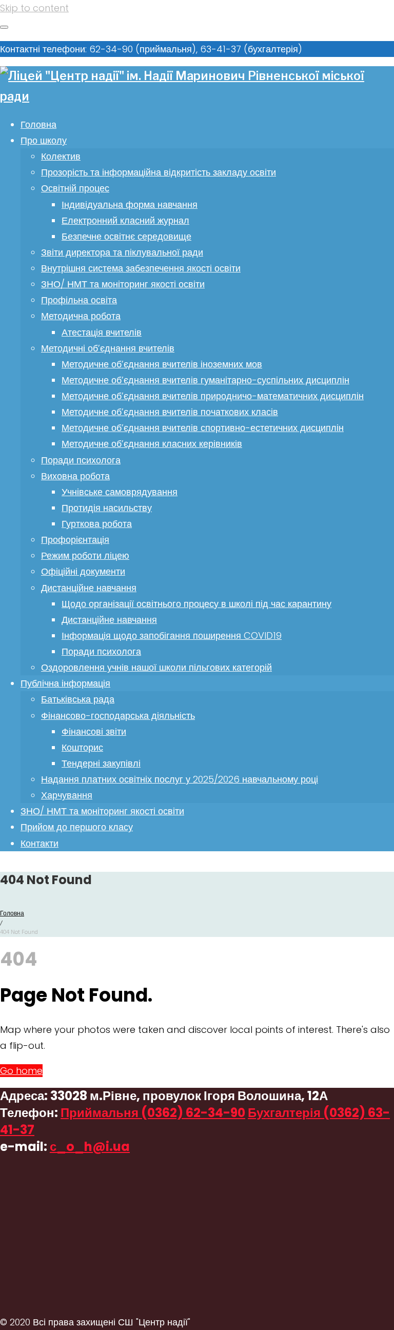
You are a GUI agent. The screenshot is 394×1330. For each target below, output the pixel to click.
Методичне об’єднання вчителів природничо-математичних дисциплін (213, 395)
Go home (21, 1070)
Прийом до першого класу (77, 826)
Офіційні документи (83, 571)
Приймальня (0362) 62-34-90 (153, 1112)
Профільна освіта (79, 300)
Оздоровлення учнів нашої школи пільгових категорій (156, 667)
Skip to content (34, 8)
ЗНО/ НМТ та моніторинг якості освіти (123, 284)
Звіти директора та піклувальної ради (122, 252)
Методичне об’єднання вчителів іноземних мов (162, 364)
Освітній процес (75, 188)
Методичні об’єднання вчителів (107, 348)
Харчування (66, 795)
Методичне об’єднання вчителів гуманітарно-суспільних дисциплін (205, 380)
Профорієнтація (75, 539)
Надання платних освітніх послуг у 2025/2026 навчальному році (179, 779)
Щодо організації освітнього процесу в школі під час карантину (196, 603)
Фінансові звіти (94, 731)
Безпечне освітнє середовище (126, 236)
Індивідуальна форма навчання (130, 204)
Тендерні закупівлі (101, 763)
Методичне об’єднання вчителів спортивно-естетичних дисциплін (203, 427)
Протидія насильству (107, 507)
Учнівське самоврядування (120, 491)
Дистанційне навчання (88, 587)
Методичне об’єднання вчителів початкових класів (170, 411)
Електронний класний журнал (125, 220)
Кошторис (82, 747)
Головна (38, 124)
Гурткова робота (97, 523)
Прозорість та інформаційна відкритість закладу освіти (158, 172)
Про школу (44, 140)
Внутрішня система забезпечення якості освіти (141, 268)
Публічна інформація (65, 683)
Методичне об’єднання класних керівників (152, 443)
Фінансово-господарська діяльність (118, 715)
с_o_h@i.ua (90, 1146)
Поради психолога (81, 460)
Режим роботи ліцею (85, 555)
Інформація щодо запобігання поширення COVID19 (172, 635)
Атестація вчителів (102, 332)
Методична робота (81, 315)
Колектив (61, 156)
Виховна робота (75, 476)
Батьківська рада (77, 699)
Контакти (39, 843)
